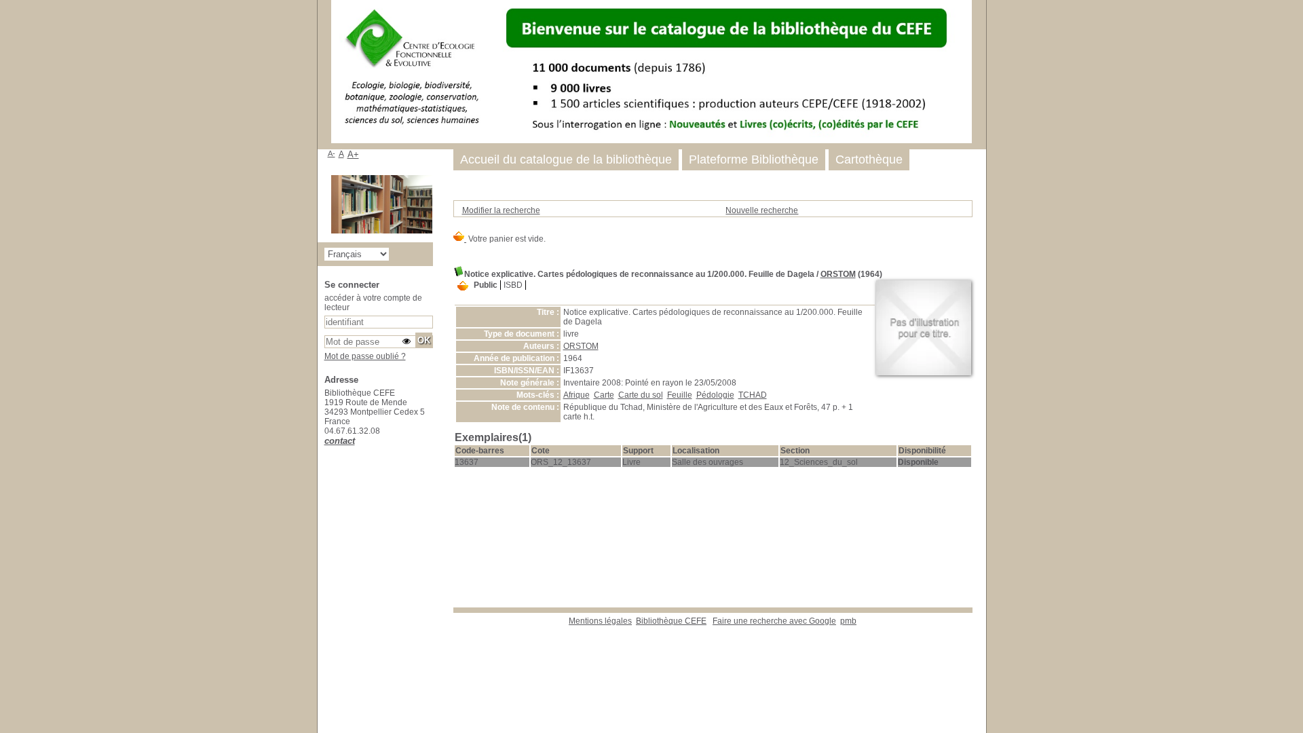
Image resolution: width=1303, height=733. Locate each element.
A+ (353, 154)
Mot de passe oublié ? (365, 356)
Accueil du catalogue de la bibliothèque (566, 159)
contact (339, 441)
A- (331, 153)
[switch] (406, 341)
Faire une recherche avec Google (774, 621)
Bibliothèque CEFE (671, 621)
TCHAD (752, 395)
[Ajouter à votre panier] (463, 286)
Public (485, 285)
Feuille (679, 395)
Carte (604, 395)
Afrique (576, 395)
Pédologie (715, 395)
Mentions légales (600, 621)
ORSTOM (838, 274)
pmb (848, 621)
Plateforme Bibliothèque (753, 159)
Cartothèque (869, 159)
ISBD (513, 285)
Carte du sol (640, 395)
